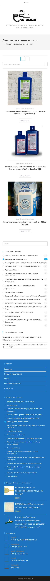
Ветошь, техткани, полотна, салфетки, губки (21, 256)
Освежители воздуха (12, 316)
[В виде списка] (28, 59)
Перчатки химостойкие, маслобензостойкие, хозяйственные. (21, 274)
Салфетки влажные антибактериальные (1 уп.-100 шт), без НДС (25, 223)
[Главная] (3, 44)
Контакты (8, 388)
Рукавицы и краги (11, 270)
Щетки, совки (10, 289)
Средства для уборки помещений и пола (20, 285)
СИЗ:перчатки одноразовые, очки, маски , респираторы (26, 263)
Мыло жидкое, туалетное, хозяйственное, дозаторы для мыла (25, 307)
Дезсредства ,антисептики (25, 108)
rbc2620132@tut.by (19, 560)
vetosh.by (15, 567)
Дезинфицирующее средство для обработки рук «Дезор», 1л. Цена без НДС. (25, 112)
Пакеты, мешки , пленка (14, 292)
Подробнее (25, 120)
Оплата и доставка (12, 383)
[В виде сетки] (22, 59)
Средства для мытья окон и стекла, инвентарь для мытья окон (24, 280)
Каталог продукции (13, 374)
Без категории (10, 325)
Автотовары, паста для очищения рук (19, 312)
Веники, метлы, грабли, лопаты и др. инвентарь (23, 303)
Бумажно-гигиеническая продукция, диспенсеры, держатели (23, 321)
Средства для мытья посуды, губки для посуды (22, 299)
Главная (8, 369)
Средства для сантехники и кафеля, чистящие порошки (25, 296)
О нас (6, 378)
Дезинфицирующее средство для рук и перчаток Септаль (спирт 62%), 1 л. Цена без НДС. (25, 167)
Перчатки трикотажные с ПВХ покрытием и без (22, 266)
